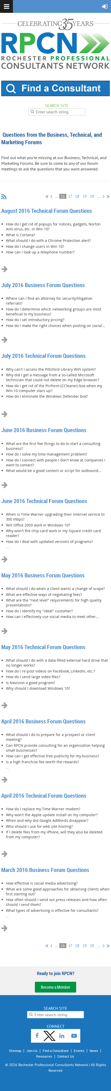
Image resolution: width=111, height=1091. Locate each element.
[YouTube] (74, 1036)
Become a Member (55, 987)
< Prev (51, 196)
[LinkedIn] (62, 1036)
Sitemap (15, 1050)
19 (85, 196)
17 (70, 196)
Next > (104, 196)
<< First (47, 196)
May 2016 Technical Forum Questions (43, 647)
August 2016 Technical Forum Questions (46, 210)
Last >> (108, 196)
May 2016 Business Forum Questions (43, 575)
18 (77, 196)
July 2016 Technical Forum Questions (43, 355)
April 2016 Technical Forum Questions (43, 795)
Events (79, 1050)
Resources (44, 1056)
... (56, 196)
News (94, 1050)
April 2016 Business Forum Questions (43, 721)
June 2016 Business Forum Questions (43, 430)
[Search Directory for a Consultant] (55, 94)
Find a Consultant (56, 1050)
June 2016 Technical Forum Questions (44, 501)
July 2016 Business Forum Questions (43, 285)
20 (92, 196)
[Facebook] (37, 1036)
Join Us (31, 1050)
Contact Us (65, 1056)
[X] (49, 1036)
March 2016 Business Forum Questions (45, 870)
